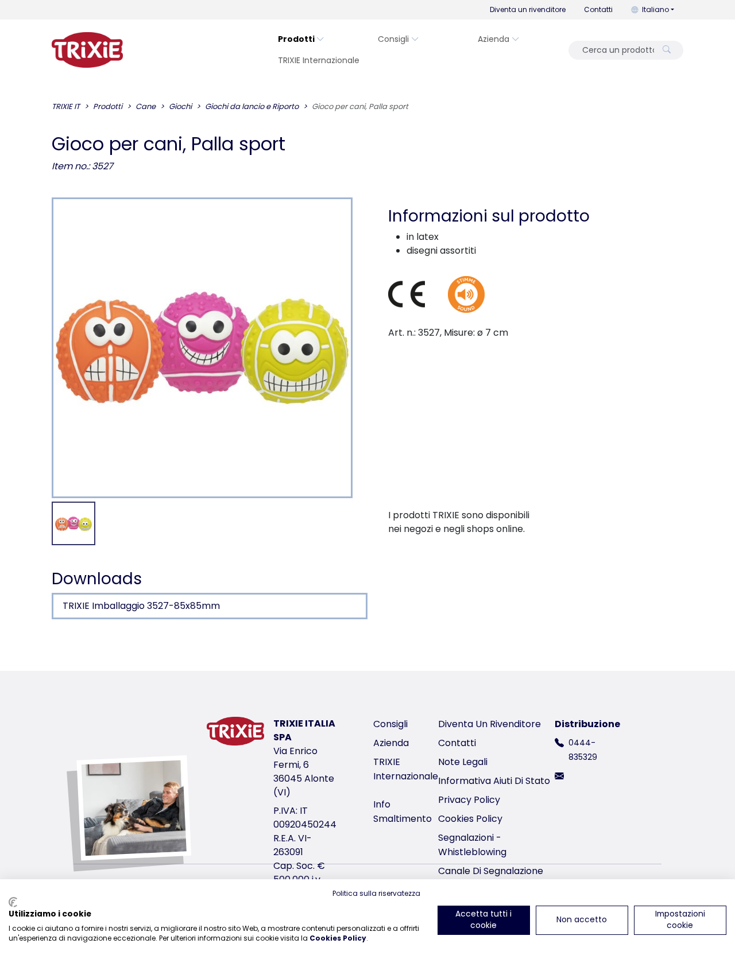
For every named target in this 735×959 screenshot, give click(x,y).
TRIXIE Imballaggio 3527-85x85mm (141, 605)
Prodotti (296, 39)
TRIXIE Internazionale (318, 60)
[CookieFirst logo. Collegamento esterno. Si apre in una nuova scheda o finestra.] (13, 902)
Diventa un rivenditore (528, 9)
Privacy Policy (469, 799)
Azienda (493, 39)
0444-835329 (582, 750)
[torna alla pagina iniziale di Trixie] (87, 50)
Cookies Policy (470, 818)
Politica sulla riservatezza (376, 893)
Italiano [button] (655, 9)
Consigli (393, 39)
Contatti (598, 9)
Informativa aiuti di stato (494, 780)
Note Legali (463, 761)
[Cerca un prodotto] (666, 50)
